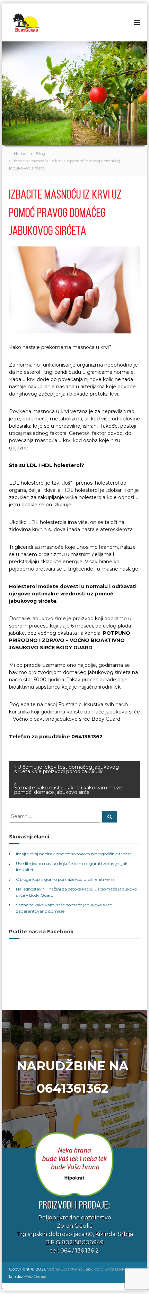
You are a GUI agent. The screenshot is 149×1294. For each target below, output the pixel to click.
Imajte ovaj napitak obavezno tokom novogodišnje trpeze (74, 853)
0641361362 (72, 1088)
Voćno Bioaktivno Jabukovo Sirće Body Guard (93, 1269)
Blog (40, 153)
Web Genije (35, 1276)
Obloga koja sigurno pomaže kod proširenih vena (65, 879)
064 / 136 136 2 (79, 1250)
